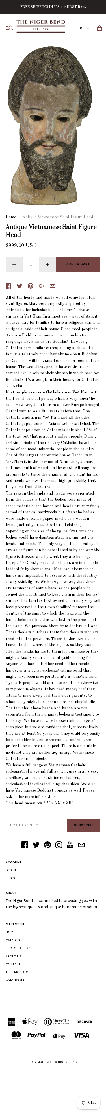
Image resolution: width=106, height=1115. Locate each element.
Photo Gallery (18, 948)
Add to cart (78, 264)
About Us (13, 956)
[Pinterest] (47, 845)
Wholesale (15, 980)
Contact (13, 964)
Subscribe (84, 825)
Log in (11, 870)
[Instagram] (58, 845)
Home (11, 217)
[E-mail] (81, 845)
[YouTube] (70, 845)
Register (13, 878)
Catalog (13, 940)
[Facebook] (24, 845)
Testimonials (17, 972)
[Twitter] (36, 845)
